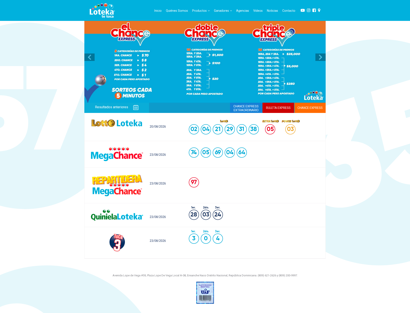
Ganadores (221, 10)
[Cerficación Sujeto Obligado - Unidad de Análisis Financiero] (205, 292)
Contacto (288, 10)
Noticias (272, 10)
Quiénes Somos (177, 10)
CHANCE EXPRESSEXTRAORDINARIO (246, 108)
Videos (258, 10)
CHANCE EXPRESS (310, 108)
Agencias (242, 10)
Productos (199, 10)
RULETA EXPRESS (278, 108)
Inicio (158, 10)
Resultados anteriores (112, 107)
